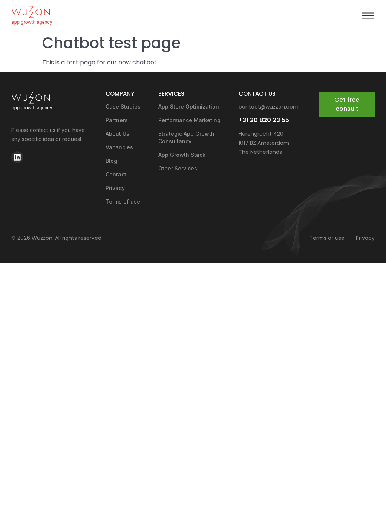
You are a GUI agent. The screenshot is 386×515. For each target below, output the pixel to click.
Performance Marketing (189, 120)
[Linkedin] (17, 157)
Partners (117, 120)
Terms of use (123, 201)
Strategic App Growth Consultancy (186, 137)
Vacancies (119, 147)
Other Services (177, 168)
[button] (368, 15)
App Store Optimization (188, 106)
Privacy (115, 188)
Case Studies (123, 106)
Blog (111, 161)
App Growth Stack (181, 155)
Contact (116, 174)
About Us (117, 133)
